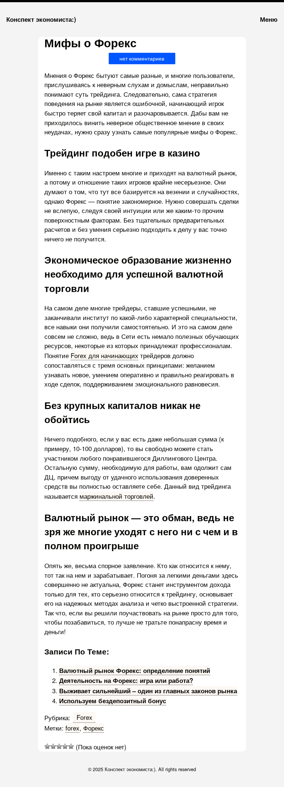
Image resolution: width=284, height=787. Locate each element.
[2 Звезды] (53, 746)
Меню (269, 19)
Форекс (93, 727)
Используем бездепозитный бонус (112, 700)
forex (72, 727)
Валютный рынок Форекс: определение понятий (134, 670)
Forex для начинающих (104, 355)
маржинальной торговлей (116, 496)
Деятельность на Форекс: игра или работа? (126, 680)
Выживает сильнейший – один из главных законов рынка (148, 690)
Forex (84, 717)
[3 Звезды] (59, 746)
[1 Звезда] (47, 746)
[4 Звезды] (65, 746)
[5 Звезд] (71, 746)
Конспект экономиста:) (41, 19)
